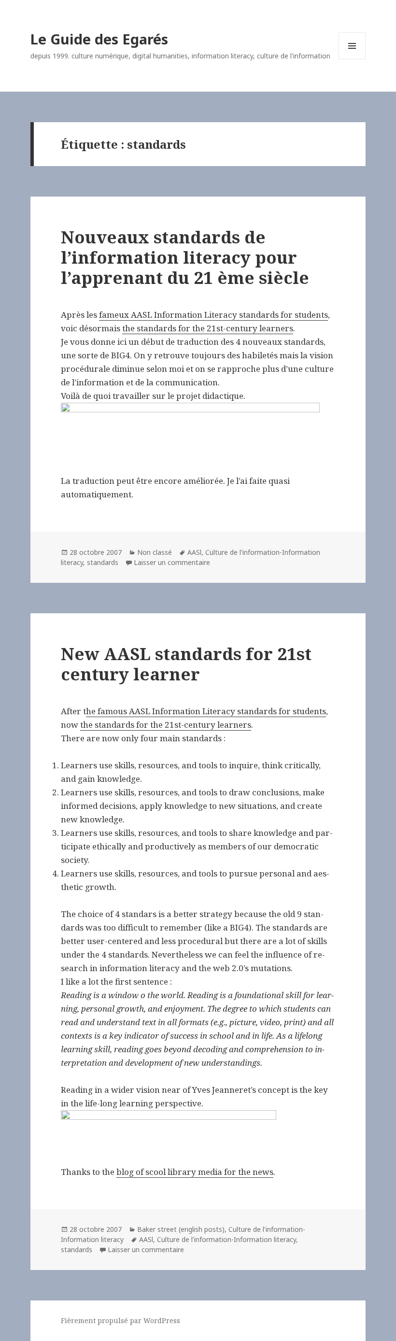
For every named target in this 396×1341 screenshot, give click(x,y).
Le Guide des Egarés (99, 38)
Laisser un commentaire (172, 562)
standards (102, 562)
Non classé (154, 552)
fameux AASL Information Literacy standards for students (213, 314)
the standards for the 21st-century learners (207, 328)
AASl (194, 552)
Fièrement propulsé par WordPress (120, 1320)
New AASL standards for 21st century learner (186, 663)
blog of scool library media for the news (194, 1171)
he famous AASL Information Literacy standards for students (206, 711)
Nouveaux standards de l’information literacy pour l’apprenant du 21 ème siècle (185, 257)
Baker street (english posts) (181, 1229)
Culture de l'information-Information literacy (226, 1239)
